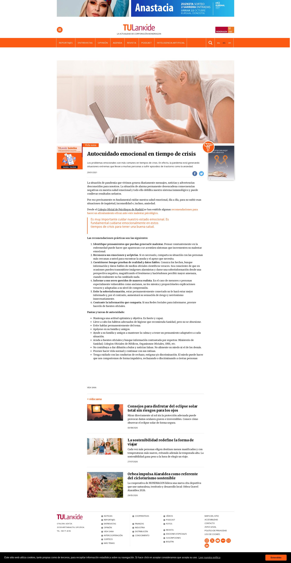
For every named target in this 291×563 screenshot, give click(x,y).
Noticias (108, 516)
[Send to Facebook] (194, 173)
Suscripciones (173, 537)
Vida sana (91, 387)
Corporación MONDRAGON (147, 33)
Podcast (146, 42)
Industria (140, 527)
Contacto (210, 523)
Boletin (170, 541)
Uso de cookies (212, 534)
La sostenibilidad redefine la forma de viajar (161, 442)
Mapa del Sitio (212, 516)
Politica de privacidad (216, 530)
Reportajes (66, 42)
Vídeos (169, 516)
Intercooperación (113, 535)
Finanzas (139, 523)
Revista (131, 42)
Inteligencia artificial (171, 42)
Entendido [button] (276, 557)
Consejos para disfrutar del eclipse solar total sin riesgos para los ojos (162, 408)
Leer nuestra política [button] (209, 557)
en (229, 42)
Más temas (109, 543)
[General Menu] (60, 30)
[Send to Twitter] (201, 173)
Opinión (103, 42)
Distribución (141, 531)
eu (218, 42)
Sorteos (108, 539)
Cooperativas (142, 516)
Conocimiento (142, 535)
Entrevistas (85, 42)
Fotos (169, 523)
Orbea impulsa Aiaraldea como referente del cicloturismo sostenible (163, 476)
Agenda (117, 42)
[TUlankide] (139, 28)
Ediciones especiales (176, 533)
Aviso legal (210, 526)
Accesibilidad (211, 519)
